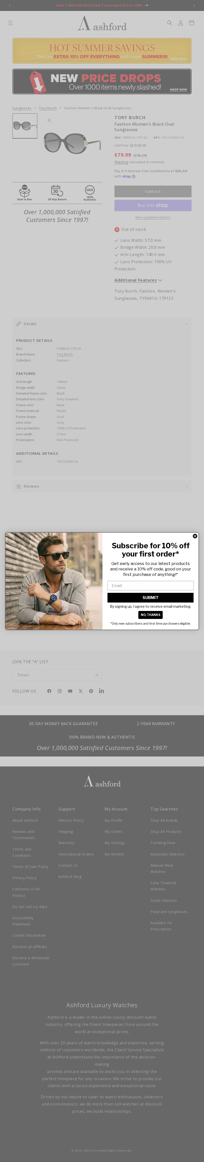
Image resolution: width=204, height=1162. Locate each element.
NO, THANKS (150, 615)
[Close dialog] (195, 536)
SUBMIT (151, 597)
